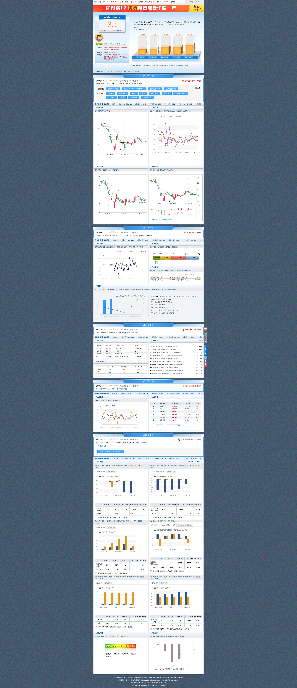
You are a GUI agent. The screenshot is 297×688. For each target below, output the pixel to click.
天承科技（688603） (142, 337)
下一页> (177, 425)
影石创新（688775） (143, 240)
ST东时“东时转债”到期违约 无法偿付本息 (164, 349)
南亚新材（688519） (158, 337)
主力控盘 (155, 243)
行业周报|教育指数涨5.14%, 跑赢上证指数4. (164, 367)
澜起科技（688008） (173, 337)
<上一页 (159, 425)
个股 (112, 2)
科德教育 (162, 409)
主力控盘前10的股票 (194, 232)
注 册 (197, 2)
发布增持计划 (113, 89)
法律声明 (154, 685)
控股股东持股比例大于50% (134, 89)
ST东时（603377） (112, 17)
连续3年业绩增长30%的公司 (191, 440)
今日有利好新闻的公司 (193, 330)
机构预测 (155, 633)
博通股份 (162, 417)
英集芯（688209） (140, 104)
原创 (134, 2)
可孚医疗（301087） (190, 458)
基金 (108, 2)
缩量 (143, 93)
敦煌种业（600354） (158, 393)
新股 (126, 2)
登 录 (191, 2)
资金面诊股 (152, 57)
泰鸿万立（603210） (112, 240)
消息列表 (99, 340)
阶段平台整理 (180, 93)
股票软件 (172, 2)
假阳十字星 (147, 97)
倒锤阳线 (134, 97)
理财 (130, 2)
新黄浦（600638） (128, 337)
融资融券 (147, 2)
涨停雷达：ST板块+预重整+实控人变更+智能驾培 (166, 373)
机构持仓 (99, 286)
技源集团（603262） (159, 240)
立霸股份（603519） (186, 104)
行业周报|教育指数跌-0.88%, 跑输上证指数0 (165, 346)
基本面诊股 (188, 57)
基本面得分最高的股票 (102, 458)
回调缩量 (122, 93)
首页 (95, 2)
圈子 (152, 2)
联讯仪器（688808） (128, 240)
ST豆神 (162, 406)
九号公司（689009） (128, 458)
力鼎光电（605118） (189, 337)
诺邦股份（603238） (175, 458)
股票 (99, 2)
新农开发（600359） (142, 393)
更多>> (201, 340)
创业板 (121, 2)
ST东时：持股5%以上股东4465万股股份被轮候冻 (166, 355)
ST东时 (162, 420)
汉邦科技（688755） (175, 240)
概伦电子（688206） (155, 104)
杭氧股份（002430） (125, 104)
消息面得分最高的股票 (102, 337)
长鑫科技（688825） (144, 458)
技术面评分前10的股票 (193, 81)
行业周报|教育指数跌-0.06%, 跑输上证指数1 (165, 358)
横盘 (133, 93)
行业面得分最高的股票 (102, 393)
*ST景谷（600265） (188, 393)
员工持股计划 (171, 89)
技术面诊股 (140, 57)
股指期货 (140, 2)
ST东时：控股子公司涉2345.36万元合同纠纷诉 (166, 352)
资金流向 (99, 243)
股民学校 (165, 2)
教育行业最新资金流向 (193, 386)
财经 (104, 2)
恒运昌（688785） (190, 240)
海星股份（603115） (112, 337)
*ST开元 (162, 414)
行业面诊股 (176, 57)
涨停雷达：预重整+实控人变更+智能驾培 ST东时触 (167, 370)
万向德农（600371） (126, 393)
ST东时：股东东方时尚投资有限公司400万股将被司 (167, 361)
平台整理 (154, 93)
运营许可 (163, 685)
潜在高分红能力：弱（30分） (110, 452)
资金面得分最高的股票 (102, 240)
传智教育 (162, 412)
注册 (125, 71)
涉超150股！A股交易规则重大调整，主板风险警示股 (167, 364)
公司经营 (99, 462)
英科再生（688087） (159, 458)
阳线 (122, 97)
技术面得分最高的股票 (102, 104)
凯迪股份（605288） (170, 104)
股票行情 (158, 2)
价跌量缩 (111, 97)
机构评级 (99, 633)
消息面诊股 (164, 57)
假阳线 (110, 93)
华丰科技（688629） (112, 458)
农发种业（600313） (173, 393)
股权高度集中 (155, 89)
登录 (118, 71)
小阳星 (166, 93)
